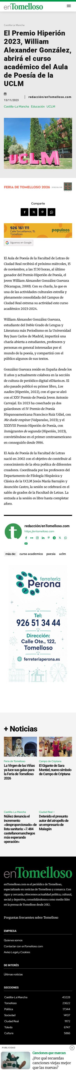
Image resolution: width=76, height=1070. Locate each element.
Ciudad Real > (47, 812)
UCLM (51, 106)
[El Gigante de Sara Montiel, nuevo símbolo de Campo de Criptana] (55, 747)
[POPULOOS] (38, 236)
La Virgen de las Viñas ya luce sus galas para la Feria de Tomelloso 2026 (19, 771)
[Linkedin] (43, 537)
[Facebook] (24, 212)
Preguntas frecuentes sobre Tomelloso (31, 917)
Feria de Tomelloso (14, 761)
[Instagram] (37, 537)
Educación (38, 106)
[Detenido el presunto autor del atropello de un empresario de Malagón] (55, 797)
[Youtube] (26, 542)
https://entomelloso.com (39, 531)
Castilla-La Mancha (14, 25)
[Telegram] (54, 537)
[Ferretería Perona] (38, 681)
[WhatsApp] (51, 212)
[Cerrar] (72, 1047)
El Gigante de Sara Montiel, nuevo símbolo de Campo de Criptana (55, 769)
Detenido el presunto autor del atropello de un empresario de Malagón (53, 822)
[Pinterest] (42, 212)
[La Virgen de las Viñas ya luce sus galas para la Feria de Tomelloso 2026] (20, 747)
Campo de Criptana (50, 761)
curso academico (31, 554)
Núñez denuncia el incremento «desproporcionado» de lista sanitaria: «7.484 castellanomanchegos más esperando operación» (20, 829)
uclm (62, 554)
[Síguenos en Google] (18, 250)
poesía (51, 554)
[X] (33, 212)
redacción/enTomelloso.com (50, 97)
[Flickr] (31, 537)
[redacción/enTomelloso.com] (13, 534)
